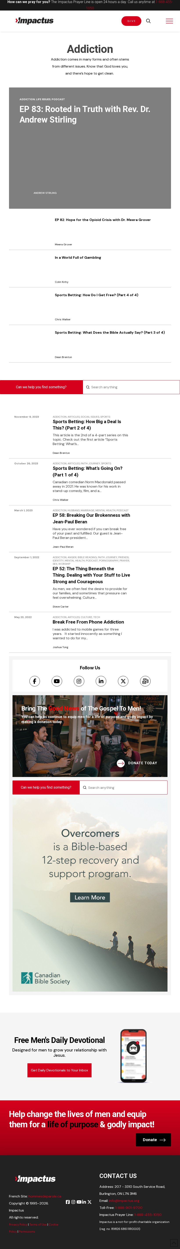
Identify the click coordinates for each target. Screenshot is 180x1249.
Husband (74, 510)
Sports (105, 417)
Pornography (109, 560)
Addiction (27, 99)
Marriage (87, 510)
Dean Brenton (61, 453)
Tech (96, 617)
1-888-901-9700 (128, 1207)
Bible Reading (87, 557)
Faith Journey (90, 463)
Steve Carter (61, 606)
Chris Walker (60, 500)
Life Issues (43, 99)
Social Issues (90, 417)
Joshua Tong (60, 647)
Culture (86, 617)
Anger (72, 557)
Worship (64, 564)
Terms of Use (38, 1224)
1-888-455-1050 (148, 1214)
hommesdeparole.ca (45, 1196)
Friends (123, 557)
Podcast (58, 99)
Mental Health (105, 510)
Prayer (124, 560)
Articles (74, 417)
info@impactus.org (124, 1200)
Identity (58, 560)
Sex (55, 564)
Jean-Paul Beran (63, 547)
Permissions (27, 1231)
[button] (148, 21)
